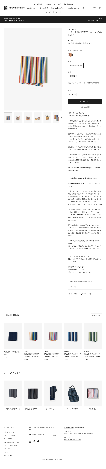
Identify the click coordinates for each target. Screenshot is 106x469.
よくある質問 (44, 8)
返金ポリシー (8, 455)
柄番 (75, 51)
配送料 (73, 43)
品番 (69, 72)
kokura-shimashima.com (72, 439)
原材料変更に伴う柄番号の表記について (81, 281)
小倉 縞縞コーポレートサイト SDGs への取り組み (85, 204)
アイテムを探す (37, 4)
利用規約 (6, 452)
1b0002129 (73, 76)
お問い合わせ (74, 287)
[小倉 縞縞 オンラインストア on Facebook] (34, 441)
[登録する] (54, 434)
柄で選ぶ (48, 4)
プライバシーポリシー (10, 445)
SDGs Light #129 (76, 65)
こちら (82, 267)
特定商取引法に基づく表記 (11, 442)
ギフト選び (57, 4)
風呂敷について (32, 8)
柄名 (69, 61)
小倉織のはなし (68, 4)
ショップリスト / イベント (53, 12)
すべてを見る (96, 315)
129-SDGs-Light (70, 55)
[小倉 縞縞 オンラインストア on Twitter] (38, 441)
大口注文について (73, 8)
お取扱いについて (9, 432)
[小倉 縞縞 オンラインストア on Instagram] (30, 441)
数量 (69, 90)
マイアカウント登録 (9, 435)
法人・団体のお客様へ (58, 8)
